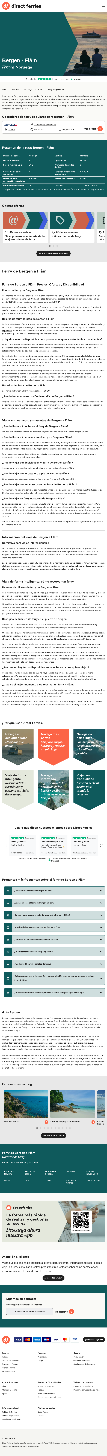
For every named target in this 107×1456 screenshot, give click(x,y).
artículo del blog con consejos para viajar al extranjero (54, 569)
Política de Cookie (9, 1412)
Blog (4, 1386)
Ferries (40, 1416)
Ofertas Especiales (9, 1368)
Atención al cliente (9, 1390)
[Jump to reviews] (53, 79)
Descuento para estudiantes (49, 1397)
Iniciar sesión (78, 1357)
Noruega (28, 89)
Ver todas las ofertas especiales (53, 253)
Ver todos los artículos (53, 1135)
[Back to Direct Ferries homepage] (21, 6)
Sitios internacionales (46, 1393)
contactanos (92, 1443)
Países (5, 1357)
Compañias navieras (10, 1360)
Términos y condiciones (11, 1419)
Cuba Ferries (43, 1412)
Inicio (4, 89)
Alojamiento (42, 1357)
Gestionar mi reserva (81, 1360)
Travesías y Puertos (10, 1364)
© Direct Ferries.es (8, 1438)
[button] (54, 890)
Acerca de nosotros (46, 1386)
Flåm (40, 89)
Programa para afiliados (83, 1386)
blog (63, 408)
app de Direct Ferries (57, 639)
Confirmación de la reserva (84, 1364)
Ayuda (4, 1393)
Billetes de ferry (8, 1371)
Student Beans (82, 359)
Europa (15, 89)
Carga (40, 1360)
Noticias (41, 1390)
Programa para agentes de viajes (86, 1390)
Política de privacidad (10, 1416)
